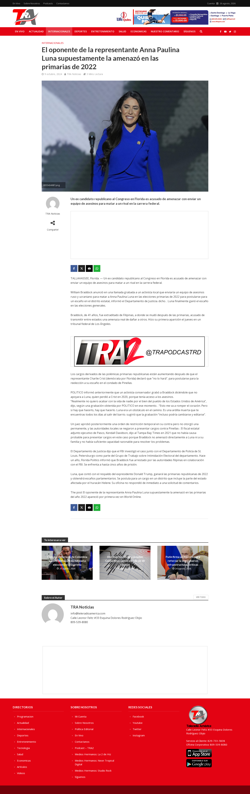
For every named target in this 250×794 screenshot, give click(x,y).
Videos (21, 773)
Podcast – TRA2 (84, 748)
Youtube (138, 722)
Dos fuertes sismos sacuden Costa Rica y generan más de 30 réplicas (125, 560)
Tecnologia (23, 748)
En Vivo (16, 3)
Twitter (137, 729)
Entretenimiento (102, 31)
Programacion (25, 716)
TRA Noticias (74, 74)
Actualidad (36, 31)
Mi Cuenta (80, 716)
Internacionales (59, 31)
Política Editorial (84, 729)
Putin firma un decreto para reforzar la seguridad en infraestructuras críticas (183, 560)
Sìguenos (80, 777)
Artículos (22, 766)
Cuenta (211, 3)
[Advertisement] (139, 235)
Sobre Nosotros (32, 3)
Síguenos (189, 31)
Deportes (80, 31)
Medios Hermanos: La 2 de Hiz (93, 754)
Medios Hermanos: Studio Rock (93, 770)
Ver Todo (201, 597)
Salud (122, 31)
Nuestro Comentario (165, 31)
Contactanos (62, 3)
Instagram (139, 735)
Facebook (138, 716)
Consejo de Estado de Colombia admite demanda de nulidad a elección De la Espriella (67, 560)
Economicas (138, 31)
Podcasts (48, 3)
